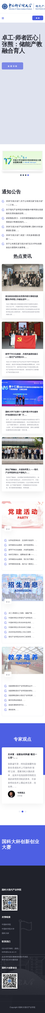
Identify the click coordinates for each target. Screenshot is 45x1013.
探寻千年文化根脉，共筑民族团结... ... (23, 550)
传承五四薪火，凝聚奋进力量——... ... (23, 554)
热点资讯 (22, 256)
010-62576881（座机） (11, 948)
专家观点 (21, 793)
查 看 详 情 (12, 63)
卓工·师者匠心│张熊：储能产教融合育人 (22, 44)
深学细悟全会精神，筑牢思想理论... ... (23, 545)
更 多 (8, 529)
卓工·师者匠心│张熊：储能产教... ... (22, 613)
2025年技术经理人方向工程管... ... (21, 632)
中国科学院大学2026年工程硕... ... (21, 627)
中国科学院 (6, 924)
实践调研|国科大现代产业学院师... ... (22, 695)
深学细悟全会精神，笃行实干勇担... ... (23, 559)
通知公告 (11, 191)
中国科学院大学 (8, 929)
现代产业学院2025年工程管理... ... (21, 637)
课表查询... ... (14, 710)
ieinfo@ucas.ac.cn (9, 952)
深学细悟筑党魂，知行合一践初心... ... (23, 564)
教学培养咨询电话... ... (17, 700)
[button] (19, 811)
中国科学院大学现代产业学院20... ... (22, 618)
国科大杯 (5, 933)
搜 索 (38, 18)
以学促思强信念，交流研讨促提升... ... (23, 540)
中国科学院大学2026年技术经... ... (21, 622)
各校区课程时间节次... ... (18, 705)
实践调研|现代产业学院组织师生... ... (22, 691)
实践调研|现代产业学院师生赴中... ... (22, 686)
